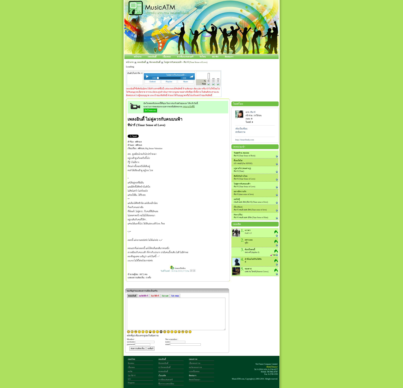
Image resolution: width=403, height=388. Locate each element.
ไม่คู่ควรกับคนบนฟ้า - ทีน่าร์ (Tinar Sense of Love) (185, 62)
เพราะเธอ (249, 240)
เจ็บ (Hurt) (238, 207)
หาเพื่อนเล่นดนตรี (185, 56)
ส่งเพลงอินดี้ (163, 371)
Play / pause (147, 76)
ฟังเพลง (131, 363)
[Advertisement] (215, 44)
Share (185, 81)
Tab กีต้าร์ (131, 375)
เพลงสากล (193, 359)
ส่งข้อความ (240, 132)
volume (191, 76)
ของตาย (248, 269)
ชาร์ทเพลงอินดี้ (164, 367)
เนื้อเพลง (167, 56)
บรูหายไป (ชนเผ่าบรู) (242, 168)
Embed (153, 81)
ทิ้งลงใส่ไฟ (238, 160)
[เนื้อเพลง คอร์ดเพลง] (158, 13)
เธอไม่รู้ (237, 199)
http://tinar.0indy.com (244, 140)
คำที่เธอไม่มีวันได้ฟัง (253, 259)
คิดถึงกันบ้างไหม (240, 176)
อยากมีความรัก (240, 191)
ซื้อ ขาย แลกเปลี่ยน (166, 384)
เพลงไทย (131, 359)
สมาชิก (215, 56)
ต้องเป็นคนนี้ (250, 249)
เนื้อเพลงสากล (194, 363)
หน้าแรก (138, 56)
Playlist (169, 81)
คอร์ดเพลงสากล (195, 367)
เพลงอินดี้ (152, 56)
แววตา (248, 230)
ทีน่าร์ (252, 112)
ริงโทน (203, 56)
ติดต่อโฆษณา (194, 380)
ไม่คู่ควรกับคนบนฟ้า (164, 119)
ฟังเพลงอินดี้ (154, 62)
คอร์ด (130, 371)
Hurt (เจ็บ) (238, 215)
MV (129, 379)
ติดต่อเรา (229, 56)
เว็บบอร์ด (162, 375)
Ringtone (131, 383)
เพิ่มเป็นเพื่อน (241, 128)
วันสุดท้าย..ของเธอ (241, 153)
